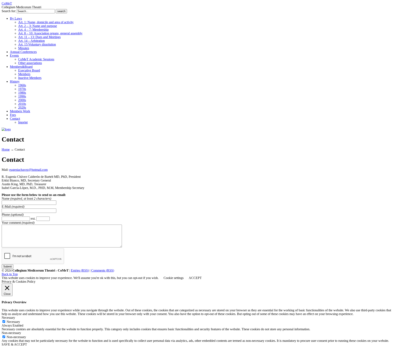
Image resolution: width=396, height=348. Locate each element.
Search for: (9, 11)
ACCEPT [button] (195, 278)
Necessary (13, 321)
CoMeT (7, 3)
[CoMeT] (6, 129)
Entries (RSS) (80, 270)
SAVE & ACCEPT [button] (14, 344)
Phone (6, 214)
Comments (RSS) (102, 270)
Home (6, 149)
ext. (33, 218)
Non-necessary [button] (11, 333)
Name (6, 198)
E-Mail (7, 206)
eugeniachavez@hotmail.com (28, 169)
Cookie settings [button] (174, 278)
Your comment (12, 222)
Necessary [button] (8, 317)
